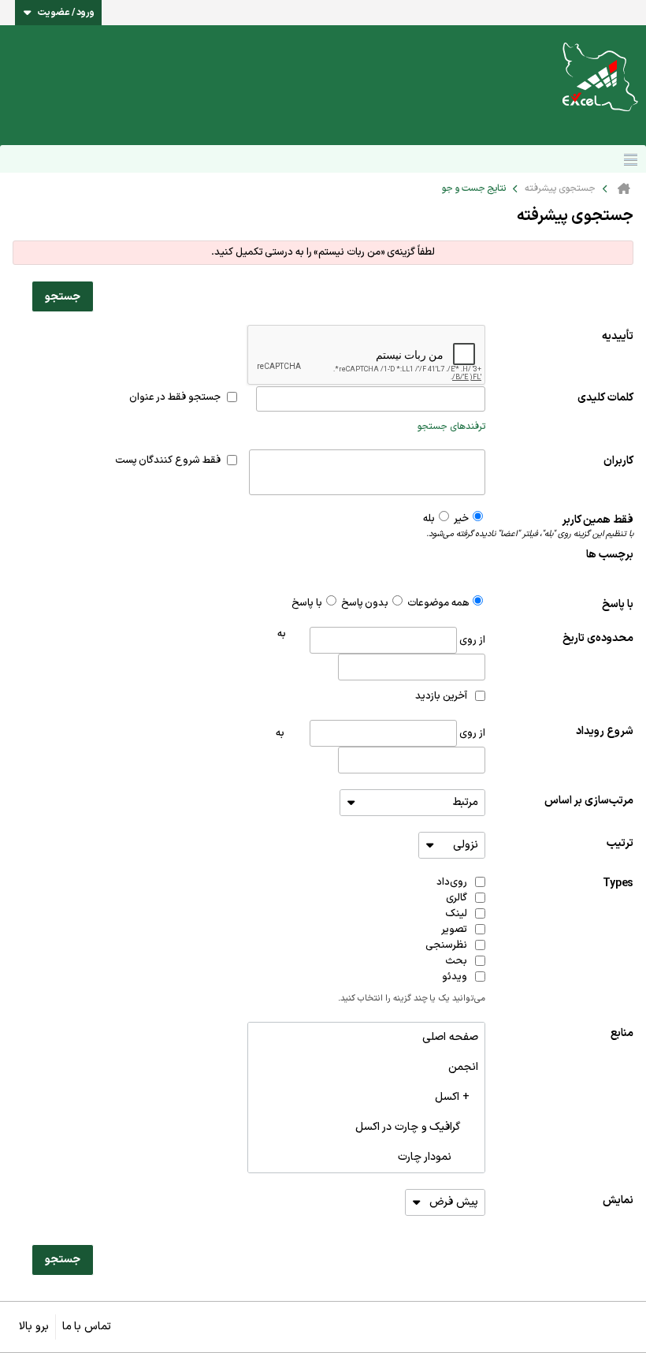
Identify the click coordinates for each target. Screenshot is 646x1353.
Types (618, 883)
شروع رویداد (604, 731)
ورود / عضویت (66, 13)
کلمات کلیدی (605, 398)
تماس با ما (86, 1326)
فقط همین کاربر (559, 526)
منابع (622, 1033)
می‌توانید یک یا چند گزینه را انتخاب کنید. (411, 999)
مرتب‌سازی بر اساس (588, 800)
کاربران (618, 461)
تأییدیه (617, 336)
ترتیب (620, 843)
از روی (470, 640)
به (280, 733)
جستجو (62, 297)
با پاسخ (617, 604)
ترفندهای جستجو (451, 426)
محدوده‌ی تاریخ (597, 638)
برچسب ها (609, 554)
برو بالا (34, 1326)
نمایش (618, 1200)
